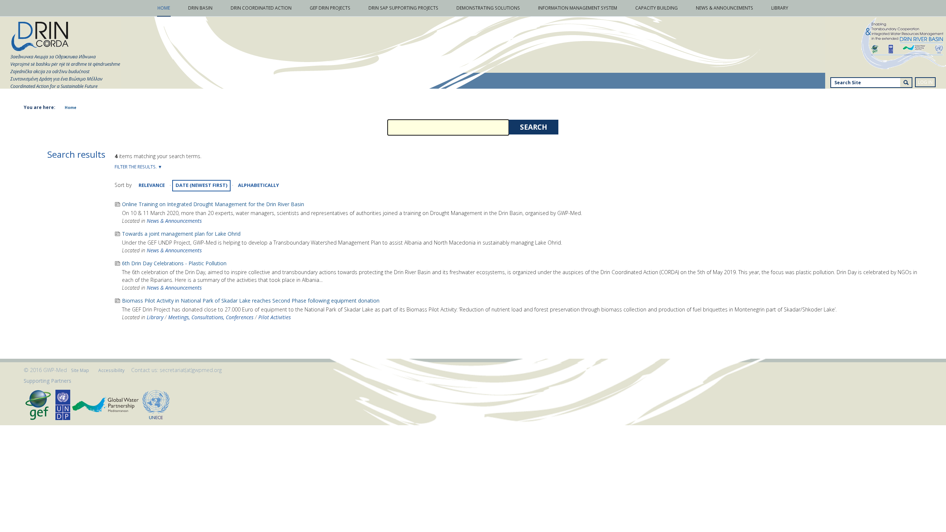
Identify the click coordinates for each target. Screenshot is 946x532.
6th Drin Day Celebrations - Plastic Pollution (174, 263)
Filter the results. (136, 167)
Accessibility (111, 370)
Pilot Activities (274, 317)
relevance (152, 185)
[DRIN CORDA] (40, 36)
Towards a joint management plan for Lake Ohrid (181, 233)
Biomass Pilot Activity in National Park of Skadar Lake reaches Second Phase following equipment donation (251, 300)
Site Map (80, 370)
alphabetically (258, 185)
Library (155, 317)
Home (70, 107)
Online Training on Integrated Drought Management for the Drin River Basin (213, 204)
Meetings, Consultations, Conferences (210, 317)
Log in (925, 82)
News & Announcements (174, 220)
